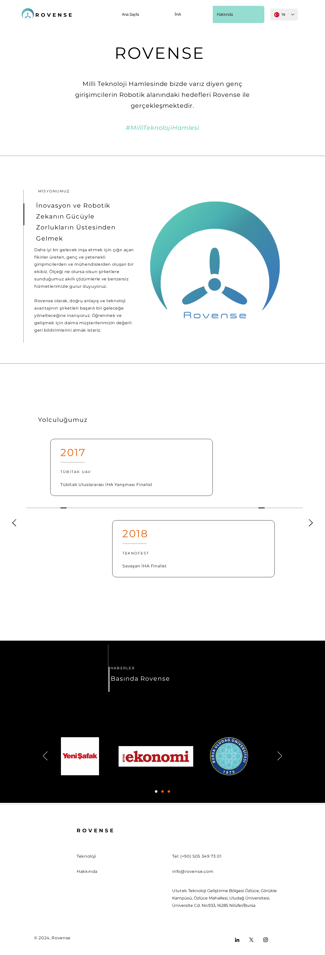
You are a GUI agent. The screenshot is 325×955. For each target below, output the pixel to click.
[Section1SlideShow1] (156, 791)
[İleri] (311, 523)
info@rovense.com (193, 871)
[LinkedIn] (237, 940)
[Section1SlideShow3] (169, 791)
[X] (251, 940)
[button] (192, 14)
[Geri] (14, 523)
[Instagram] (266, 940)
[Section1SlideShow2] (162, 791)
